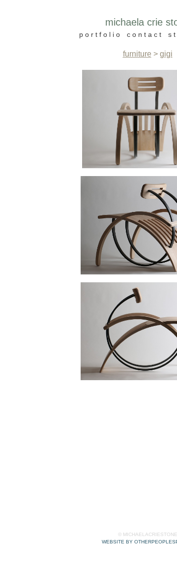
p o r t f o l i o (99, 34)
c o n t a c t (144, 34)
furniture (137, 54)
